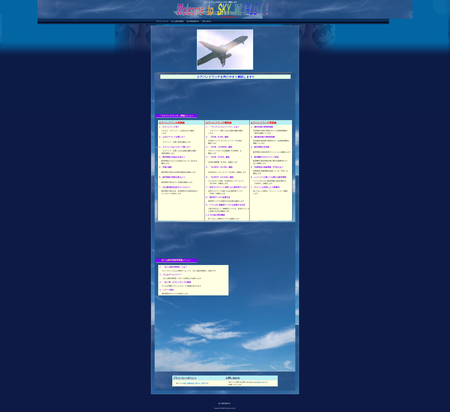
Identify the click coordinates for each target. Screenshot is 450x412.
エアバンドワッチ (162, 21)
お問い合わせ (206, 21)
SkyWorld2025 (225, 11)
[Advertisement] (225, 97)
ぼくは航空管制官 (177, 21)
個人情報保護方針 (193, 21)
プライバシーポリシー (185, 378)
